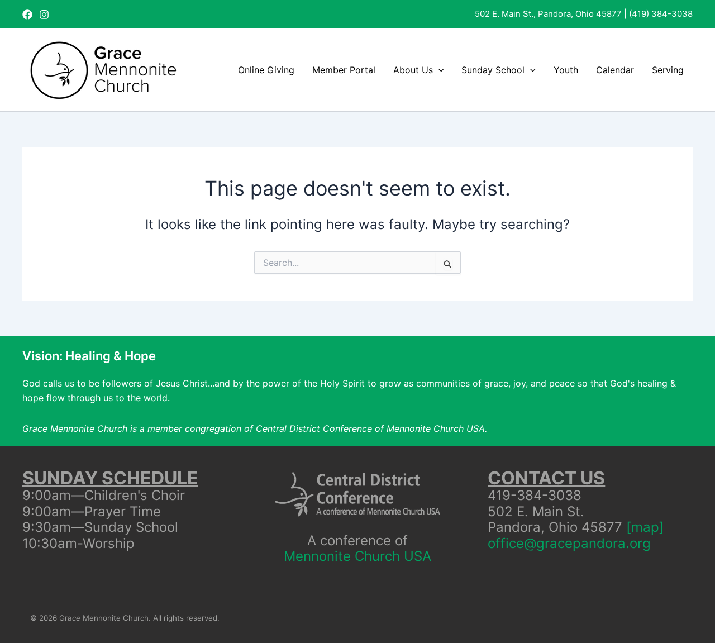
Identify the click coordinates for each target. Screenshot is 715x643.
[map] (645, 527)
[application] (438, 69)
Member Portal (343, 69)
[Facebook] (27, 14)
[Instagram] (44, 14)
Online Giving (266, 69)
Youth (566, 69)
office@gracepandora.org (569, 543)
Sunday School (493, 69)
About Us (413, 69)
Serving (668, 69)
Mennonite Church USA (357, 556)
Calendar (615, 69)
